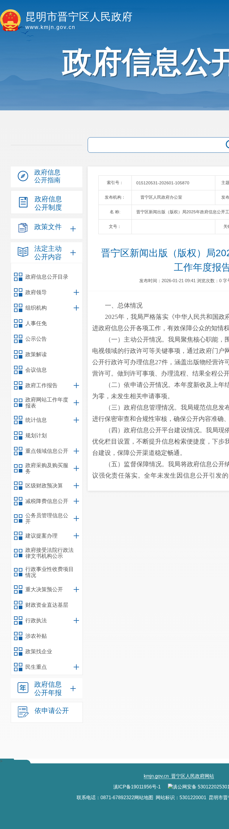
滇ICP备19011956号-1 (137, 786)
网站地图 (143, 797)
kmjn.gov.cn (156, 776)
